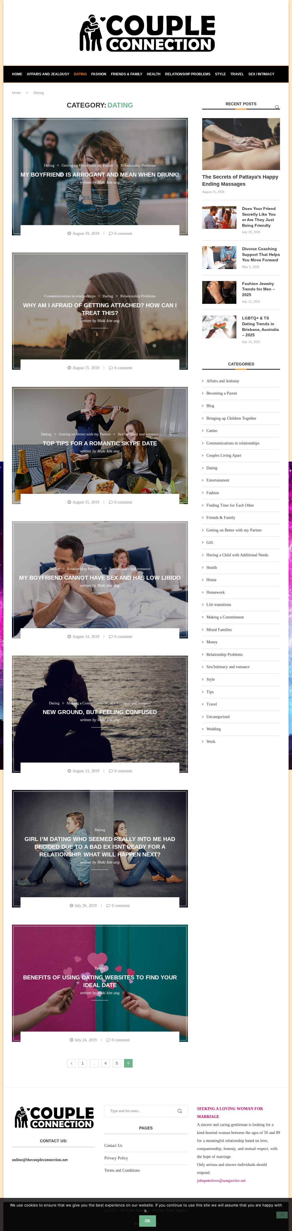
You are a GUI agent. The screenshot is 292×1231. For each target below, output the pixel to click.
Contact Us (113, 1145)
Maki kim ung (108, 182)
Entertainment (217, 480)
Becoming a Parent (221, 393)
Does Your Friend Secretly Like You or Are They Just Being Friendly (259, 217)
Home (17, 74)
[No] (282, 1215)
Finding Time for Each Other (230, 505)
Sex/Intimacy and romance (228, 667)
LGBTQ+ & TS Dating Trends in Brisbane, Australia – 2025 (260, 326)
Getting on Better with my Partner (234, 530)
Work (210, 741)
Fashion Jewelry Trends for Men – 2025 (258, 289)
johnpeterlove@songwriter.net (221, 1181)
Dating (80, 74)
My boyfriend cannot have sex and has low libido (100, 578)
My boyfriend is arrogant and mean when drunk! (100, 174)
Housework (215, 592)
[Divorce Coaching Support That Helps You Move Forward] (219, 257)
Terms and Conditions (122, 1170)
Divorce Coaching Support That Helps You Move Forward (261, 254)
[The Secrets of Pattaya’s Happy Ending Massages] (241, 144)
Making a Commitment (225, 617)
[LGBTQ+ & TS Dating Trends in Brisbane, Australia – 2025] (219, 327)
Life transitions (218, 605)
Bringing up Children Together (231, 418)
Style (220, 74)
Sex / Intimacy (261, 74)
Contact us (23, 91)
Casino (211, 430)
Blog (210, 406)
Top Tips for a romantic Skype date (100, 443)
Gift (209, 542)
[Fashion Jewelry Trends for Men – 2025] (219, 292)
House (211, 580)
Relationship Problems (187, 74)
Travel (237, 74)
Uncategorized (218, 717)
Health (154, 74)
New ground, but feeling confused (100, 712)
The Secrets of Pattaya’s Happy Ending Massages (240, 180)
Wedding (213, 729)
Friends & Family (126, 74)
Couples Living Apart (223, 455)
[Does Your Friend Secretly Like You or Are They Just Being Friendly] (219, 217)
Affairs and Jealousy (48, 74)
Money (212, 642)
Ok (147, 1221)
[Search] (277, 107)
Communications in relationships (232, 443)
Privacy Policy (116, 1158)
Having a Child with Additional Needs (237, 555)
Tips (210, 692)
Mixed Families (219, 630)
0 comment (123, 233)
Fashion (98, 74)
